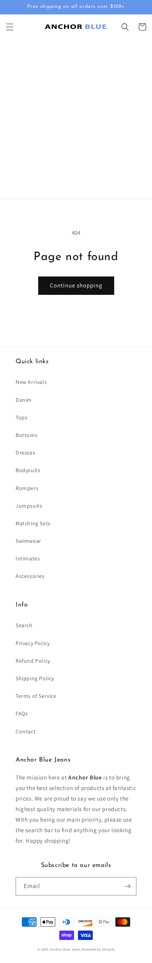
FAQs (22, 713)
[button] (9, 27)
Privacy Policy (32, 643)
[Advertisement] (76, 119)
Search (24, 625)
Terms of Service (36, 695)
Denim (24, 399)
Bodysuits (28, 470)
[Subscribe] (127, 886)
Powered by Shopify (98, 949)
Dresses (25, 452)
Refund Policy (33, 660)
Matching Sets (33, 523)
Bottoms (26, 435)
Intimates (28, 558)
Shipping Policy (35, 678)
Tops (21, 417)
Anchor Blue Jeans (65, 949)
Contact (25, 731)
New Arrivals (31, 381)
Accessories (30, 576)
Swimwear (28, 540)
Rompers (27, 488)
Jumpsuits (29, 505)
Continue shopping (76, 285)
